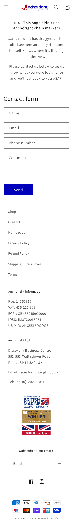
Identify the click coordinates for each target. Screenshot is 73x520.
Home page (16, 232)
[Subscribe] (59, 463)
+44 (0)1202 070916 (31, 381)
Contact (14, 222)
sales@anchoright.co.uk (39, 372)
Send (18, 189)
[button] (6, 7)
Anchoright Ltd (30, 518)
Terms (13, 274)
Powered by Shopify (48, 518)
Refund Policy (18, 253)
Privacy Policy (19, 243)
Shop (12, 211)
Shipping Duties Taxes (24, 264)
